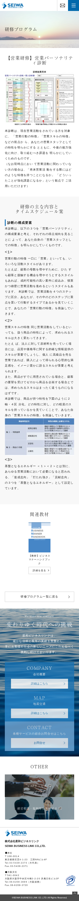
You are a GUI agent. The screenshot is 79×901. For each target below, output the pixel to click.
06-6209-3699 (18, 882)
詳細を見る (39, 570)
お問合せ (39, 742)
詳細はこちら (39, 683)
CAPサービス (37, 786)
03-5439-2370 (18, 863)
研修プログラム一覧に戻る (39, 596)
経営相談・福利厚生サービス (37, 808)
